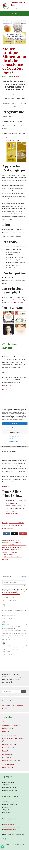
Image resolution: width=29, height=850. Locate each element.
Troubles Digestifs (8, 764)
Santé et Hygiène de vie (9, 761)
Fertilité (4, 731)
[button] (26, 406)
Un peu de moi (6, 767)
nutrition (5, 549)
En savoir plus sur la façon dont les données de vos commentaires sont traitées (14, 592)
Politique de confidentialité (16, 438)
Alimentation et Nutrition (12, 540)
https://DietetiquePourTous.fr (15, 506)
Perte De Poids (7, 747)
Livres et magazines (8, 735)
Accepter (14, 423)
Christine (5, 705)
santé (11, 552)
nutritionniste (12, 549)
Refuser (14, 428)
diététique (20, 545)
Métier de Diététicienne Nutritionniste (14, 738)
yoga (15, 552)
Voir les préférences (14, 432)
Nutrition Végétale (8, 744)
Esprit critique (6, 728)
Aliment (4, 722)
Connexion (23, 576)
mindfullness (17, 547)
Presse (4, 751)
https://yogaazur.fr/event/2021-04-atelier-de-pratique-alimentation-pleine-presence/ (13, 525)
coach (19, 542)
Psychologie (6, 754)
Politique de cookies (14, 436)
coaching (5, 545)
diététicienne (12, 545)
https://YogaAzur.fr (12, 513)
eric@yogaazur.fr (18, 302)
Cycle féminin (8, 554)
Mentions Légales (9, 824)
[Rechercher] (23, 691)
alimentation (8, 542)
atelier (15, 542)
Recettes (5, 757)
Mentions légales (14, 441)
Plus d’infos (5, 390)
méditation (9, 547)
